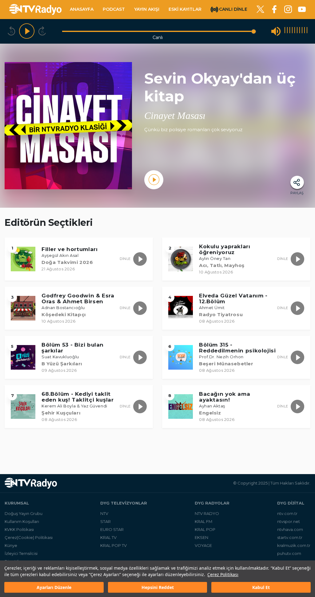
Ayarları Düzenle (54, 587)
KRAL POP (205, 529)
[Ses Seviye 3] (290, 31)
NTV (104, 513)
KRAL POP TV (113, 545)
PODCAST (114, 9)
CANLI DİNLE (233, 9)
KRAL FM (203, 521)
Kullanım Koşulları (22, 521)
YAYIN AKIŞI (146, 9)
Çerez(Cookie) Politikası (29, 537)
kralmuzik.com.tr (293, 545)
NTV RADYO (207, 513)
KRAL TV (108, 537)
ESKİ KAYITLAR (185, 9)
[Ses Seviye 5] (294, 31)
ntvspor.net (288, 521)
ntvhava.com (290, 529)
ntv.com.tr (287, 513)
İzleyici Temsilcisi (21, 553)
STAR (105, 521)
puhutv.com (289, 553)
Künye (11, 545)
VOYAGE (203, 545)
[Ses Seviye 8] (302, 31)
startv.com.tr (289, 537)
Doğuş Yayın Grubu (23, 513)
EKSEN (201, 537)
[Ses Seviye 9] (304, 31)
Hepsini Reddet (158, 587)
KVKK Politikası (19, 529)
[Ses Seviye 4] (292, 31)
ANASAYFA (82, 9)
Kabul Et (261, 587)
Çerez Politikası (222, 574)
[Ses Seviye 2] (287, 31)
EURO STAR (112, 529)
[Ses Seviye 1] (285, 31)
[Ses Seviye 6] (297, 31)
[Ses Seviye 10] (307, 31)
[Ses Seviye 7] (299, 31)
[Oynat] (26, 31)
